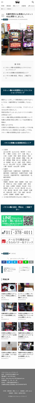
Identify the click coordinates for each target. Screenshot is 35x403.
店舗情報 (22, 391)
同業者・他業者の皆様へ (20, 393)
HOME (4, 391)
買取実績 (5, 19)
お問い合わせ (28, 391)
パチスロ (13, 253)
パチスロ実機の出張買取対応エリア (17, 72)
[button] (33, 2)
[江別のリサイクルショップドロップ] (17, 2)
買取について (16, 391)
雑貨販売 (11, 393)
